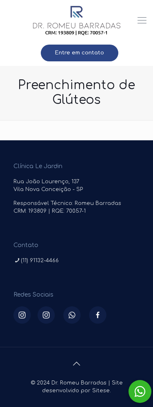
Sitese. (101, 391)
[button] (140, 391)
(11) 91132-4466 (40, 260)
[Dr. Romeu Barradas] (76, 20)
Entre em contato (79, 53)
